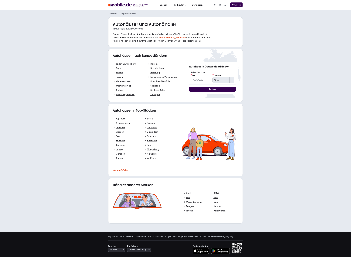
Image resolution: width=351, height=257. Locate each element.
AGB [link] (122, 237)
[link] (220, 5)
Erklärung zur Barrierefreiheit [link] (185, 237)
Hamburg (170, 37)
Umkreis (217, 75)
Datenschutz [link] (140, 237)
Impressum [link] (113, 237)
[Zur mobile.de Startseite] (130, 5)
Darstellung (132, 246)
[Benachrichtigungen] (215, 4)
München (181, 37)
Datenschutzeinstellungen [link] (159, 237)
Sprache (112, 246)
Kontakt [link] (129, 237)
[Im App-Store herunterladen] (202, 251)
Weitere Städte (120, 170)
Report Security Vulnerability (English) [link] (216, 237)
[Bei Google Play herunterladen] (220, 251)
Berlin (162, 37)
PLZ (193, 75)
